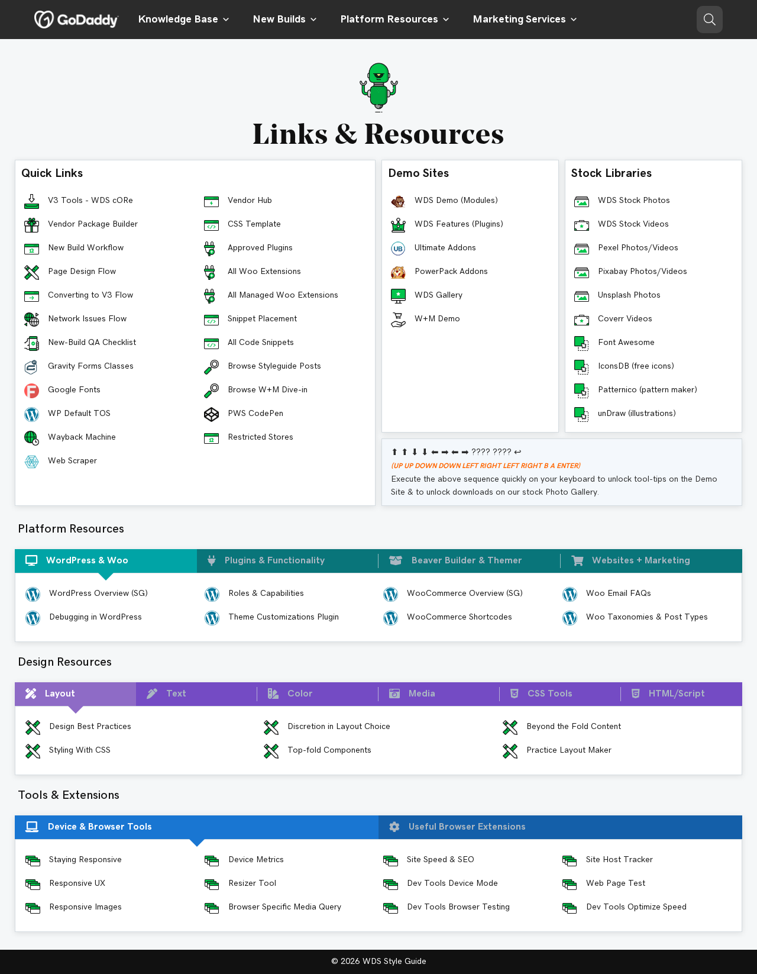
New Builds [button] (279, 19)
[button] (710, 19)
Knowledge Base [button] (178, 19)
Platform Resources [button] (389, 19)
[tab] (106, 561)
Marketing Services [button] (519, 19)
